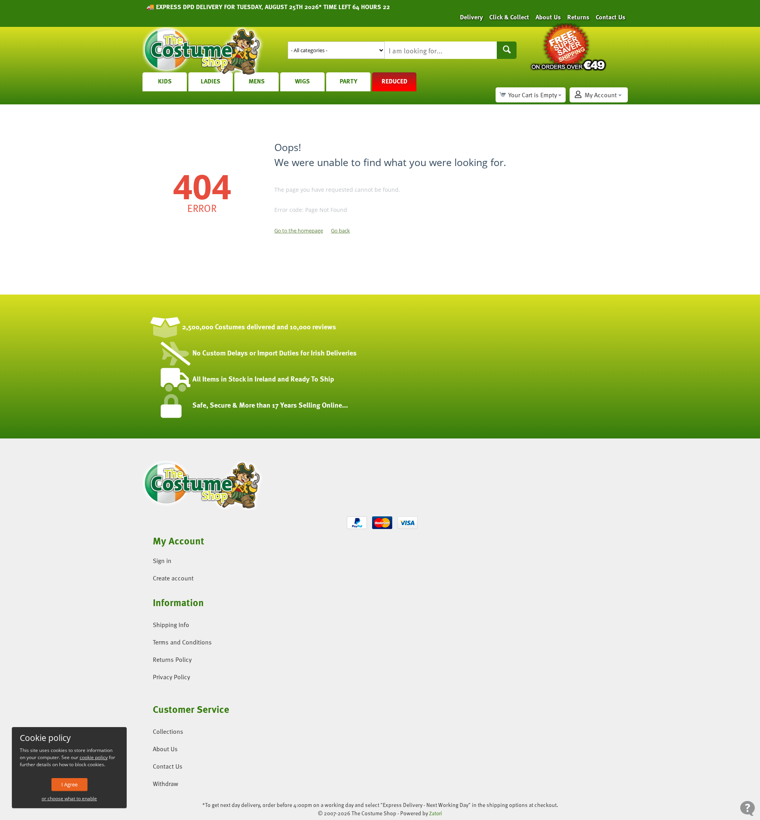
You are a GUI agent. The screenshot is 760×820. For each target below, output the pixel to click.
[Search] (507, 50)
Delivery (471, 17)
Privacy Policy (171, 677)
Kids (165, 81)
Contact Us (610, 17)
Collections (168, 731)
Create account (173, 578)
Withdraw (165, 783)
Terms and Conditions (182, 642)
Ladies (210, 81)
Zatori (435, 813)
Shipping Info (171, 624)
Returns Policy (172, 659)
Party (348, 81)
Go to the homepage (298, 230)
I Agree (69, 784)
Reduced (394, 81)
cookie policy (94, 757)
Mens (257, 81)
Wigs (302, 81)
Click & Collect (509, 17)
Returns (578, 17)
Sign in (162, 560)
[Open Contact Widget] (747, 808)
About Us (548, 17)
